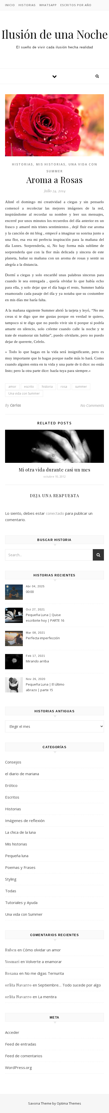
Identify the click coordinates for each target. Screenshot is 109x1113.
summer (81, 386)
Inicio (10, 5)
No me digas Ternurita (44, 973)
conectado (55, 513)
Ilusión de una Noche (54, 34)
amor (12, 386)
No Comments (92, 405)
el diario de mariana (22, 773)
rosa (64, 386)
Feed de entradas (20, 1044)
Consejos (13, 761)
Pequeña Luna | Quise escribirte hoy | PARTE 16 (45, 618)
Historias (27, 5)
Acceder (12, 1032)
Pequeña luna (16, 855)
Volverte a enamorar (44, 961)
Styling (10, 879)
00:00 (30, 591)
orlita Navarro (18, 985)
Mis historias (50, 164)
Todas (10, 890)
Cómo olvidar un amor (42, 949)
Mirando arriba (37, 661)
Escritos (12, 797)
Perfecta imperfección (43, 638)
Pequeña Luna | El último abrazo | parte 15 (45, 687)
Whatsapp (48, 5)
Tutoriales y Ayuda (21, 902)
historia (47, 386)
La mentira (47, 996)
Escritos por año (76, 5)
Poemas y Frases (20, 867)
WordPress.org (18, 1067)
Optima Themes (69, 1103)
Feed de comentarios (23, 1055)
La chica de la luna (20, 832)
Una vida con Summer (24, 393)
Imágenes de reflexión (25, 820)
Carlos (15, 405)
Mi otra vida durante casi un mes (54, 470)
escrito (29, 386)
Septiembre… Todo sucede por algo (69, 984)
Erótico (11, 785)
